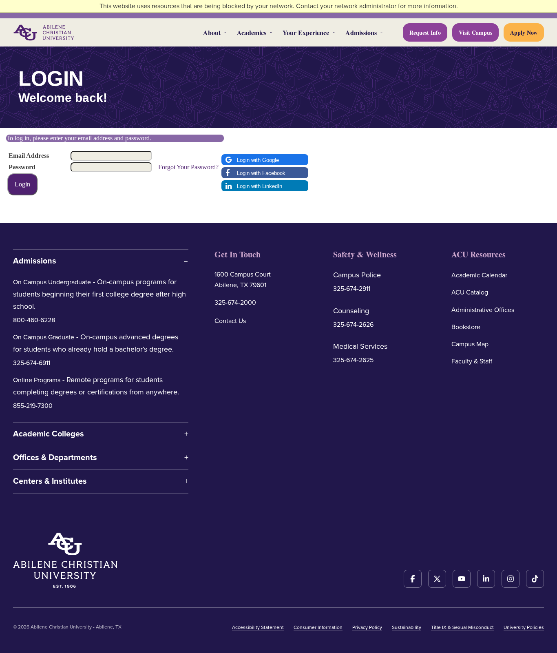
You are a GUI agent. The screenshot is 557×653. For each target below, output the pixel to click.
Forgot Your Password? (188, 167)
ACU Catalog (469, 292)
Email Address (29, 155)
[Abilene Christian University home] (44, 32)
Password (22, 167)
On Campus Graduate (43, 337)
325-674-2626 (353, 325)
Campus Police (357, 274)
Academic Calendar (479, 275)
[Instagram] (510, 579)
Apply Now (523, 32)
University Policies (524, 627)
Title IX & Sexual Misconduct (462, 627)
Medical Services (360, 346)
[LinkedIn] (486, 579)
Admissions (361, 32)
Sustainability (406, 627)
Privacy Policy (367, 627)
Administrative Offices (482, 310)
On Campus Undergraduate (52, 282)
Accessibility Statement (258, 627)
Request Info (425, 32)
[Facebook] (413, 579)
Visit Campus (475, 32)
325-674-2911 (351, 289)
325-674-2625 (353, 360)
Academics (251, 32)
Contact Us (230, 321)
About (212, 32)
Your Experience (306, 32)
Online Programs (36, 380)
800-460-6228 (34, 320)
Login (22, 184)
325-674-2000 (235, 303)
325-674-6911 (31, 363)
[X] (437, 579)
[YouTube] (462, 579)
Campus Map (469, 344)
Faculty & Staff (471, 361)
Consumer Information (318, 627)
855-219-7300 (33, 406)
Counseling (351, 310)
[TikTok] (535, 579)
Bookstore (465, 327)
